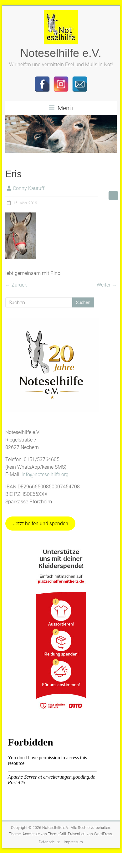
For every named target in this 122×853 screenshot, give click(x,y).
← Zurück (16, 285)
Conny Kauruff (28, 188)
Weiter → (107, 285)
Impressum (73, 842)
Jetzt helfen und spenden (40, 523)
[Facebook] (42, 84)
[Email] (80, 84)
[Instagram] (61, 84)
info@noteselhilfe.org (45, 474)
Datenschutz (49, 842)
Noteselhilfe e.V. (60, 53)
